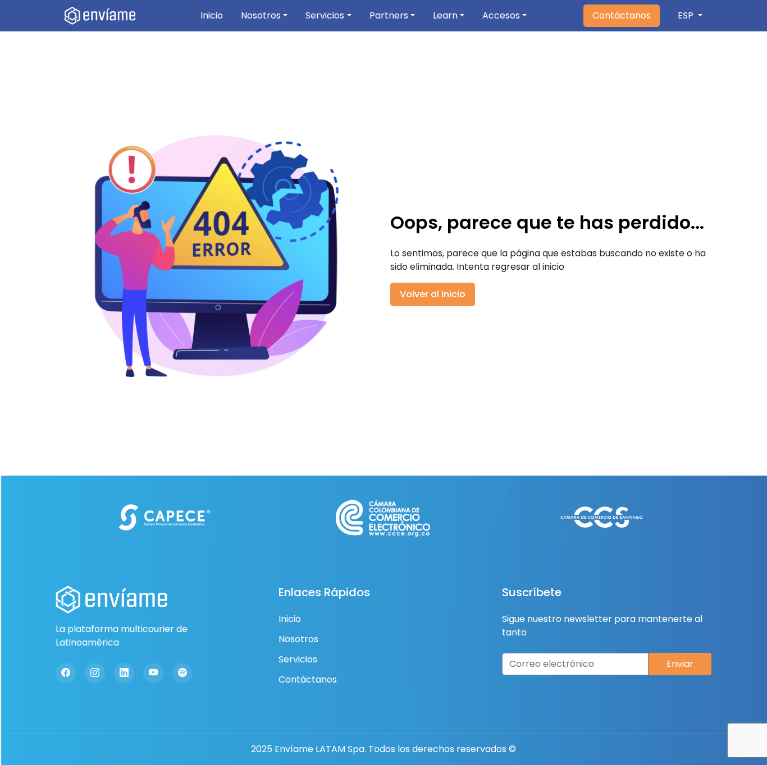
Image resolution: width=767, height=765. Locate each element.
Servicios (324, 15)
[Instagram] (95, 673)
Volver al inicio (432, 294)
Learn (445, 15)
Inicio (211, 15)
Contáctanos (621, 15)
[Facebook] (66, 673)
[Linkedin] (124, 673)
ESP (687, 15)
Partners (388, 15)
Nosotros (261, 15)
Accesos (501, 15)
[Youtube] (153, 673)
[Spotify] (182, 673)
